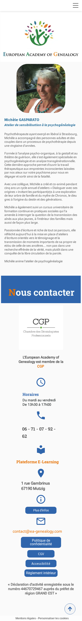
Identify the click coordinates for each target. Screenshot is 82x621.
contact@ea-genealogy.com (37, 531)
